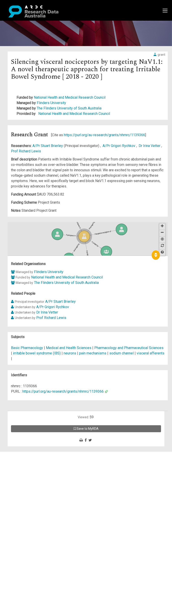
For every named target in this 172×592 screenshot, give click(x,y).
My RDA (20, 460)
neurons (70, 353)
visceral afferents (150, 353)
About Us (21, 454)
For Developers (26, 476)
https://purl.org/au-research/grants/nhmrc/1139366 (104, 135)
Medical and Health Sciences (69, 348)
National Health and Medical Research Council (69, 97)
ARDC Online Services (31, 481)
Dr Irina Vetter (150, 146)
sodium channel (121, 353)
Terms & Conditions (29, 495)
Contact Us (22, 465)
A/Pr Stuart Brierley (48, 146)
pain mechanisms (92, 353)
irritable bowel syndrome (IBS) (37, 353)
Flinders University (51, 103)
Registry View (25, 487)
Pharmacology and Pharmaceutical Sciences (128, 348)
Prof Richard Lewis (26, 151)
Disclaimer (22, 470)
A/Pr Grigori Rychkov (119, 146)
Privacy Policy (25, 500)
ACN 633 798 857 (14, 514)
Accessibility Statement (32, 505)
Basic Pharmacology (27, 348)
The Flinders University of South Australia (69, 108)
